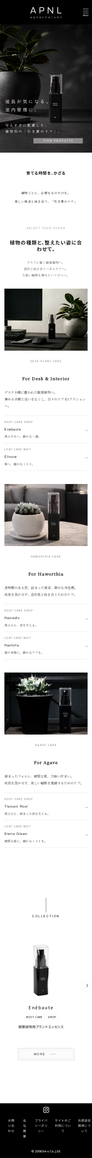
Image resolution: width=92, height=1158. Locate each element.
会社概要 (24, 1128)
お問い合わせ (11, 1125)
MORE (39, 1054)
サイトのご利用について (63, 1125)
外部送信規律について (84, 1125)
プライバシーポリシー (41, 1125)
